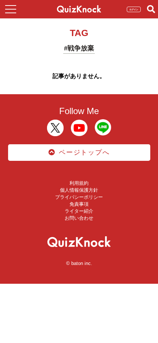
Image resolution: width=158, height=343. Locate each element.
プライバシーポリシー (79, 197)
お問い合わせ (79, 218)
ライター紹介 (79, 211)
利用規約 (79, 183)
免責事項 (79, 204)
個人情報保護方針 (79, 190)
